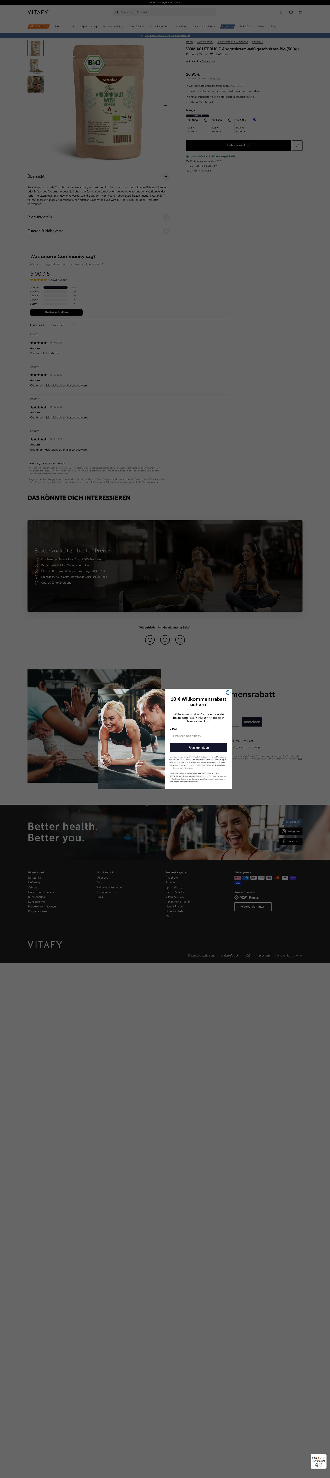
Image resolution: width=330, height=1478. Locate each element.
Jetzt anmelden (198, 747)
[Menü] (324, 1456)
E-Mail (173, 728)
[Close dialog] (228, 692)
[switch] (318, 1465)
